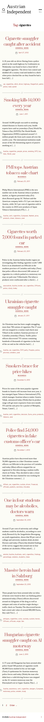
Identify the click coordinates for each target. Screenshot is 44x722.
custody (25, 619)
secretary (19, 487)
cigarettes (9, 84)
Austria (5, 151)
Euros (30, 414)
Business (22, 177)
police (5, 87)
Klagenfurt (34, 84)
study (10, 288)
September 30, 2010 (23, 520)
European (24, 216)
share (12, 218)
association (7, 286)
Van (22, 621)
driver (21, 84)
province (6, 353)
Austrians (18, 554)
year (13, 154)
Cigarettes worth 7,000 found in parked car (22, 237)
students (22, 557)
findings (37, 554)
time (4, 154)
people (19, 151)
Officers (37, 286)
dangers (32, 689)
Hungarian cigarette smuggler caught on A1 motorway (22, 640)
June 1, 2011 (23, 114)
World (9, 154)
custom (22, 485)
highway (27, 84)
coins (20, 619)
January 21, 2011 (24, 316)
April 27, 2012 (24, 53)
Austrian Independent (17, 717)
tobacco (18, 218)
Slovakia (27, 487)
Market (31, 216)
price (36, 216)
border (20, 286)
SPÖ (36, 151)
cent (10, 216)
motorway (6, 691)
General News (22, 48)
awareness (13, 689)
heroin (37, 619)
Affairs (5, 485)
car (4, 84)
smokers (13, 353)
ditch (16, 84)
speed (14, 87)
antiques (6, 619)
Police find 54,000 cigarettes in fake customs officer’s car (22, 436)
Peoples (31, 350)
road (9, 87)
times (28, 557)
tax (39, 151)
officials (6, 487)
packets (12, 487)
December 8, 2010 (23, 380)
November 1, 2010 (23, 450)
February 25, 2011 (23, 181)
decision (24, 414)
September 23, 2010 (23, 584)
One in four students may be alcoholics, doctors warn (22, 506)
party (26, 350)
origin (19, 621)
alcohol (5, 554)
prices (25, 151)
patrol (41, 84)
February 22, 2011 (23, 251)
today (15, 288)
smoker (18, 691)
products (6, 218)
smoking (31, 151)
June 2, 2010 (23, 654)
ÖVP (21, 350)
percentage (7, 557)
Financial (34, 485)
